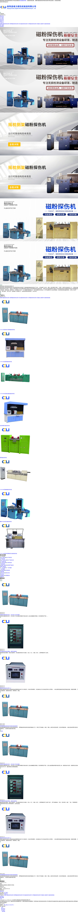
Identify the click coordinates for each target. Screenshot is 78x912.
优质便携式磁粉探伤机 (5, 425)
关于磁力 (2, 18)
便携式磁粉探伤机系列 (5, 23)
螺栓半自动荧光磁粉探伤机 (6, 521)
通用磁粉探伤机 (3, 457)
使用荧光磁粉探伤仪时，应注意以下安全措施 (10, 614)
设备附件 (42, 23)
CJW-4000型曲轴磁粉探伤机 (6, 489)
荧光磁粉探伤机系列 (23, 23)
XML (1, 898)
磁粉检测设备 (47, 23)
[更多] (1, 731)
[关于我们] (0, 292)
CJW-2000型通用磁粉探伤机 (6, 361)
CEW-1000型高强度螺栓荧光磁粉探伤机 (8, 553)
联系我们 (2, 26)
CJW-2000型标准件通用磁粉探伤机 (7, 329)
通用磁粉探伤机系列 (14, 23)
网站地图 (2, 897)
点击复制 (14, 899)
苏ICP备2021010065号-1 (9, 904)
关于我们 (2, 17)
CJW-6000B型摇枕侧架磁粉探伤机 (7, 393)
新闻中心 (2, 21)
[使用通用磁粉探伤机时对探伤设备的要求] (15, 722)
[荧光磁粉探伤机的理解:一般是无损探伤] (15, 648)
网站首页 (2, 16)
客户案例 (2, 25)
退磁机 (38, 23)
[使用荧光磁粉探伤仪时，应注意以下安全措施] (15, 611)
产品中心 (2, 22)
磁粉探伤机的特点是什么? (5, 688)
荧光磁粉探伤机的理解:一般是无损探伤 (8, 651)
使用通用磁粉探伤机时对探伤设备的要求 (9, 726)
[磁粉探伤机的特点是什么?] (15, 684)
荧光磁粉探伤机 (23, 0)
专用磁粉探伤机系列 (32, 23)
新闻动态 (2, 19)
